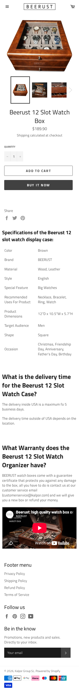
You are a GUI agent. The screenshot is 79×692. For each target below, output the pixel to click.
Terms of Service (16, 594)
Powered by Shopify (48, 671)
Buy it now (38, 185)
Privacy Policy (14, 573)
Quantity (9, 147)
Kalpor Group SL (24, 671)
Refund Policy (14, 587)
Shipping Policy (15, 581)
